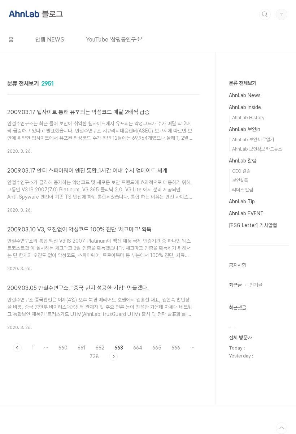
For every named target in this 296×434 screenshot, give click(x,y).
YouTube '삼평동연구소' (114, 39)
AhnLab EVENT (246, 213)
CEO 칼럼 (241, 171)
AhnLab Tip (242, 201)
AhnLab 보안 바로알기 (253, 139)
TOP (281, 428)
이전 (17, 347)
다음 (113, 356)
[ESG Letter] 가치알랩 (253, 225)
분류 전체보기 (242, 83)
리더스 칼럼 (242, 189)
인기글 (255, 285)
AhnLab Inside (245, 107)
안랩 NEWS (49, 39)
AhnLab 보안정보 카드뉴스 (257, 149)
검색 (265, 14)
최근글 (235, 285)
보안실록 (240, 180)
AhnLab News (245, 95)
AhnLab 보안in (244, 129)
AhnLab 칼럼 (242, 161)
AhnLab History (248, 117)
